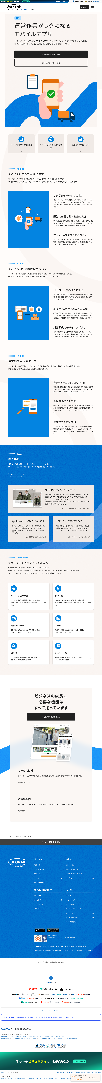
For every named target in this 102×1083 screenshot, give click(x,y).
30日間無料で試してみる (51, 54)
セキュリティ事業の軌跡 (72, 1038)
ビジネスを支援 (30, 1078)
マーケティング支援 (48, 1078)
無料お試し (84, 7)
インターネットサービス (6, 1078)
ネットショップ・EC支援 (19, 1078)
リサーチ (57, 1078)
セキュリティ (39, 1078)
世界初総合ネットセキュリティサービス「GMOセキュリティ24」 (14, 1037)
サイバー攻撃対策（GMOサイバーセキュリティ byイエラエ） (24, 1038)
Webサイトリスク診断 (44, 1037)
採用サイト (57, 1010)
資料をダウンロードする (51, 62)
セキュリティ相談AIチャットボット (58, 1036)
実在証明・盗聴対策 (5, 1038)
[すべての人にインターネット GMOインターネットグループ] (88, 1)
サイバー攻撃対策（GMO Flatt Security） (47, 1038)
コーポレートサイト (47, 1010)
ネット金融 (69, 1078)
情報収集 (63, 1078)
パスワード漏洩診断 (33, 1037)
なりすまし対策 (61, 1038)
